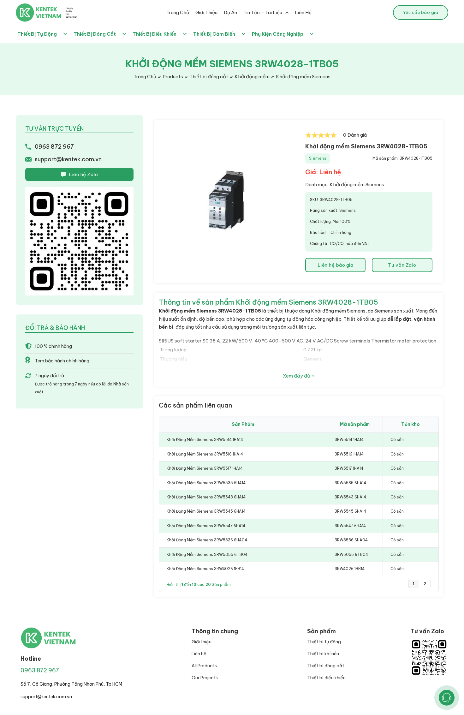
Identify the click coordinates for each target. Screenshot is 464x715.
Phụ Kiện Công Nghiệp (277, 34)
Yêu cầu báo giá (420, 12)
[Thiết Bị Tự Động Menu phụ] (65, 34)
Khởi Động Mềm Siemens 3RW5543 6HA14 (206, 497)
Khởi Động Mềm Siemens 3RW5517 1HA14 (205, 468)
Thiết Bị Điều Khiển (154, 34)
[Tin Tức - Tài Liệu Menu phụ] (287, 12)
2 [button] (425, 583)
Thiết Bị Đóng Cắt (95, 34)
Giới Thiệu (206, 12)
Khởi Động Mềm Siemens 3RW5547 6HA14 (206, 525)
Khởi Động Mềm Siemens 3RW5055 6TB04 (207, 554)
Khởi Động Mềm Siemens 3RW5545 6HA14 (206, 511)
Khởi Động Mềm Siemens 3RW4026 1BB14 (205, 568)
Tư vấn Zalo (402, 265)
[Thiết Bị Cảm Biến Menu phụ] (243, 34)
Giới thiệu (201, 642)
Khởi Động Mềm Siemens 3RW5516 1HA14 (205, 454)
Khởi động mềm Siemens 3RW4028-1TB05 (366, 146)
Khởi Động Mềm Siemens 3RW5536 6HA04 (207, 540)
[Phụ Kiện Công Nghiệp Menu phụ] (311, 34)
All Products (204, 666)
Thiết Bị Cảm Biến (214, 34)
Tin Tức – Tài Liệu (262, 12)
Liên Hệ (303, 12)
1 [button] (413, 583)
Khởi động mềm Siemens (357, 185)
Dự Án (230, 12)
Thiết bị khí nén (323, 654)
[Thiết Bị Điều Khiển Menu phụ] (184, 34)
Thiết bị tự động (324, 642)
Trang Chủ (177, 12)
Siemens (318, 158)
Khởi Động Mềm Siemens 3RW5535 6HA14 (206, 482)
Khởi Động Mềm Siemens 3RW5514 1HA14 (205, 439)
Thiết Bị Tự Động (37, 34)
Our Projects (205, 678)
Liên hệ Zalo (83, 174)
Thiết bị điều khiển (326, 678)
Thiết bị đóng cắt (325, 666)
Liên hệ (199, 654)
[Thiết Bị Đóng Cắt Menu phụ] (124, 34)
